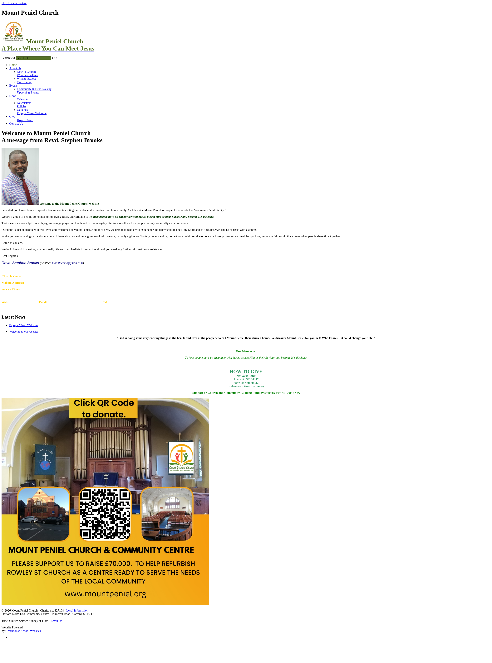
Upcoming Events (28, 92)
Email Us (56, 620)
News (12, 96)
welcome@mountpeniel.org (84, 302)
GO (54, 58)
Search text (8, 58)
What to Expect (26, 78)
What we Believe (27, 75)
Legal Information (77, 610)
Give (12, 116)
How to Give (25, 120)
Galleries (22, 109)
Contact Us (16, 123)
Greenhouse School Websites (23, 630)
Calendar (22, 99)
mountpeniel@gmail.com (67, 263)
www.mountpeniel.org (23, 302)
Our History (24, 82)
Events (13, 85)
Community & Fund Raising (34, 89)
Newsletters (24, 102)
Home (13, 64)
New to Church (26, 71)
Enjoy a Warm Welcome (32, 113)
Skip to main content (14, 3)
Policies (21, 106)
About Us (15, 68)
